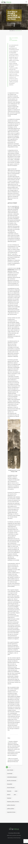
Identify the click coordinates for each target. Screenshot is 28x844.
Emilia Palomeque (17, 837)
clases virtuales (10, 770)
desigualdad (9, 784)
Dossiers (18, 30)
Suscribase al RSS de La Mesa (14, 833)
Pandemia (9, 798)
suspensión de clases (11, 812)
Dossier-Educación (11, 787)
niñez (15, 794)
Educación (9, 791)
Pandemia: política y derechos (13, 801)
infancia (8, 794)
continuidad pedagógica (12, 777)
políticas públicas (10, 808)
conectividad (9, 773)
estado (16, 791)
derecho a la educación (11, 780)
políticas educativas (11, 805)
